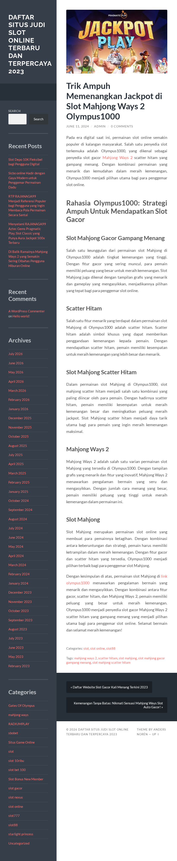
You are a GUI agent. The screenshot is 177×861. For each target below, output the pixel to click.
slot (11, 751)
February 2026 (19, 400)
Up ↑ (156, 734)
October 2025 (18, 436)
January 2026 (18, 409)
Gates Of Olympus (21, 705)
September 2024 (20, 510)
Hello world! (21, 316)
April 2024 (16, 556)
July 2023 (15, 638)
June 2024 (16, 537)
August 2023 (17, 629)
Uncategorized (18, 843)
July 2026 (15, 354)
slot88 (13, 825)
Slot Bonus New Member (25, 779)
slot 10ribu (16, 761)
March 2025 (17, 473)
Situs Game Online (21, 742)
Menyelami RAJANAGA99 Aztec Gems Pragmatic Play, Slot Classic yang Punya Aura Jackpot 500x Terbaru (27, 233)
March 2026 (17, 390)
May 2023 (15, 657)
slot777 (14, 816)
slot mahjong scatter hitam (111, 662)
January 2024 (18, 583)
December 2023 (20, 592)
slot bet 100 (17, 770)
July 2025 (15, 455)
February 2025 (19, 482)
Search (14, 111)
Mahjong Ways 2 (118, 157)
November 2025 (20, 427)
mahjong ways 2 (85, 658)
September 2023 (20, 620)
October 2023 (18, 611)
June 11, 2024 (77, 126)
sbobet (13, 733)
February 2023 (19, 666)
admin (100, 126)
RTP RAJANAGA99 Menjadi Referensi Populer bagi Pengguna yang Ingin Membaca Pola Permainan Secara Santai (27, 205)
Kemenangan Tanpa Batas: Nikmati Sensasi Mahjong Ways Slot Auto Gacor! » (118, 705)
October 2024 (18, 501)
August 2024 (17, 519)
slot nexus (15, 797)
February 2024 (19, 574)
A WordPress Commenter (26, 311)
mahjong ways (18, 715)
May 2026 (15, 372)
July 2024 (15, 528)
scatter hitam (107, 658)
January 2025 (18, 491)
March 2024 (17, 565)
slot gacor (15, 788)
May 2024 (15, 546)
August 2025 (17, 446)
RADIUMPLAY (18, 724)
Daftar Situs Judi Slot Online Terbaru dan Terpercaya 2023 (30, 44)
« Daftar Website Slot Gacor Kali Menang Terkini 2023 (109, 687)
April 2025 (16, 464)
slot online (15, 806)
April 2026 (16, 381)
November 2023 (20, 602)
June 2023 (16, 647)
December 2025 (20, 418)
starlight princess (20, 834)
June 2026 (16, 363)
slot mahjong (128, 658)
